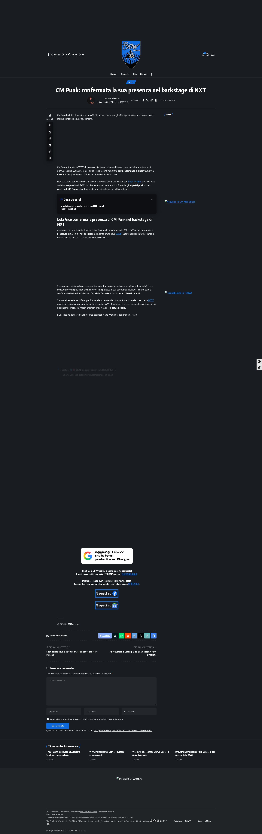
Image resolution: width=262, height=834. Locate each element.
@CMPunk (81, 370)
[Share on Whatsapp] (50, 131)
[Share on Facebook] (143, 100)
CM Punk (71, 624)
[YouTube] (55, 54)
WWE (118, 233)
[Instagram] (62, 54)
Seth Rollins (134, 181)
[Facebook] (48, 54)
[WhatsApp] (79, 54)
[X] (51, 54)
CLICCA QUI (133, 584)
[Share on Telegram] (50, 144)
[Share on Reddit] (50, 138)
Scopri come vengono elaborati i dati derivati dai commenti (123, 730)
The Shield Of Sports (88, 812)
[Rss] (83, 54)
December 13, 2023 (103, 374)
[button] (207, 54)
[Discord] (73, 54)
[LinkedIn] (66, 54)
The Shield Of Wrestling (56, 821)
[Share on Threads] (141, 635)
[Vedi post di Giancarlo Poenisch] (91, 100)
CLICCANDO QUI (129, 574)
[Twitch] (69, 54)
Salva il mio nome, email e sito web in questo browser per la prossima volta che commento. (86, 719)
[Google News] (59, 54)
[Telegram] (76, 54)
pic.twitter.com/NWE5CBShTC (101, 370)
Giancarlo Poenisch (112, 98)
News (131, 82)
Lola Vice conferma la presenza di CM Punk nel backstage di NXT (82, 207)
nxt (78, 624)
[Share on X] (147, 100)
